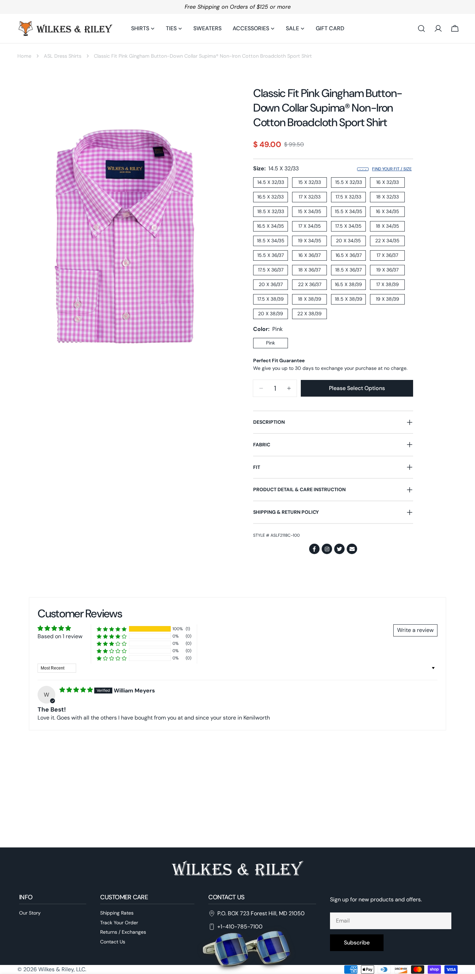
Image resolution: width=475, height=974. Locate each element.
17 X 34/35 (309, 226)
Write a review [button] (415, 630)
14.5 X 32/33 (270, 182)
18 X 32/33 (387, 197)
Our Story (30, 913)
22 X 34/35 (387, 240)
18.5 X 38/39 (348, 299)
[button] (112, 629)
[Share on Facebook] (314, 549)
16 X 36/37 (309, 255)
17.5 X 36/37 (270, 270)
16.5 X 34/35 (270, 226)
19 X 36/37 (387, 270)
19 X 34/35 (309, 240)
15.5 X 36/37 (270, 255)
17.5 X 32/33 (348, 197)
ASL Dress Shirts (62, 56)
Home (24, 56)
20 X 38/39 (270, 313)
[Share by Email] (352, 549)
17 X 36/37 (387, 255)
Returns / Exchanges (123, 932)
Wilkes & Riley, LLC (61, 969)
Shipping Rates (117, 913)
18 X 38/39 (309, 299)
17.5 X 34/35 (348, 226)
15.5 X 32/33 (348, 182)
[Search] (421, 28)
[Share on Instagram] (327, 549)
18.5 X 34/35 (270, 240)
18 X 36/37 (309, 270)
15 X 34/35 (309, 211)
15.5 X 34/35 (348, 211)
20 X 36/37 (271, 284)
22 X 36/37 (309, 284)
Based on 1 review (60, 636)
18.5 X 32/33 (270, 211)
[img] (76, 689)
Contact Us (112, 942)
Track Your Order (119, 922)
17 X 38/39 (387, 284)
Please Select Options (357, 388)
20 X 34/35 (348, 240)
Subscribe (357, 942)
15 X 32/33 (309, 182)
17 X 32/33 (310, 197)
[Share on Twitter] (339, 549)
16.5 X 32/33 (270, 197)
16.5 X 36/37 (349, 255)
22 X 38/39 (309, 313)
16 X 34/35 (387, 211)
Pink (270, 343)
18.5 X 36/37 (348, 270)
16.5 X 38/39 (348, 284)
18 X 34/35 (387, 226)
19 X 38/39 (387, 299)
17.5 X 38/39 (270, 299)
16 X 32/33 (387, 182)
